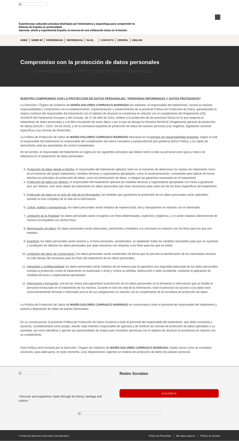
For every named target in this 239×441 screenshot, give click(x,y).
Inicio (24, 71)
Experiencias (54, 40)
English (137, 40)
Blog (90, 40)
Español (123, 40)
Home (23, 40)
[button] (217, 17)
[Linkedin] (196, 17)
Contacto (107, 40)
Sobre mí (36, 40)
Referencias (75, 40)
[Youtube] (207, 17)
